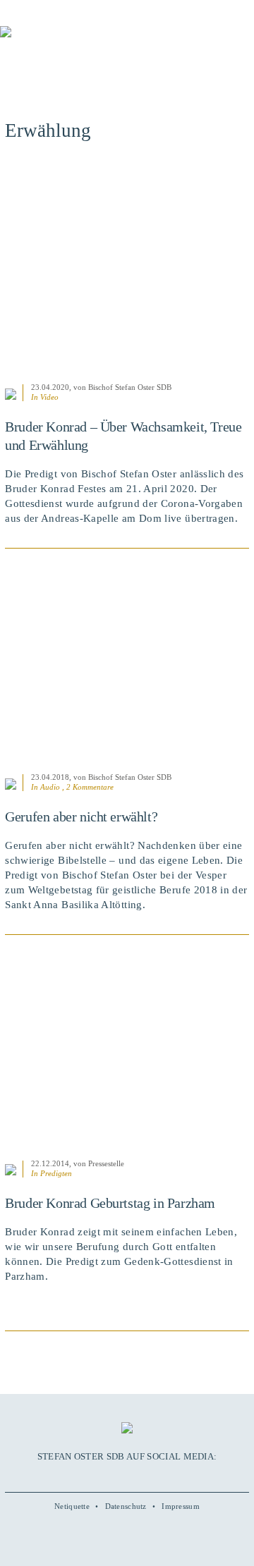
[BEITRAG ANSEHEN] (127, 270)
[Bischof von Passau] (84, 41)
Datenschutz (126, 1506)
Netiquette (72, 1506)
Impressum (181, 1506)
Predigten (56, 1173)
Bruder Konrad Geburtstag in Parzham (110, 1203)
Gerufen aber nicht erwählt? (81, 816)
